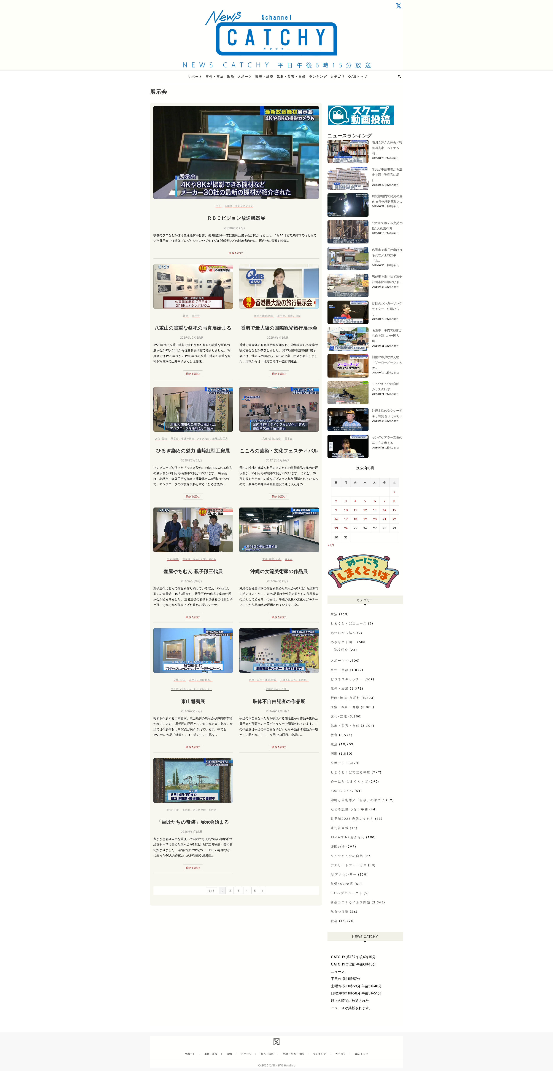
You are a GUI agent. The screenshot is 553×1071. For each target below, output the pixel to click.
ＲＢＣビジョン (244, 205)
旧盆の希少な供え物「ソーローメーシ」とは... (387, 362)
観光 (298, 315)
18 (355, 519)
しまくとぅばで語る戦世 (351, 772)
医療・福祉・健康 (259, 679)
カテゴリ (338, 76)
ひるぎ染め (203, 438)
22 (394, 519)
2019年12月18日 (191, 337)
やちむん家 (199, 559)
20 (375, 519)
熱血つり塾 (340, 911)
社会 (218, 205)
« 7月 (330, 545)
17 (346, 519)
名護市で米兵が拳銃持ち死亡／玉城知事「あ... (387, 255)
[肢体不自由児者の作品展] (279, 650)
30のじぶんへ (342, 790)
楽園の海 (338, 846)
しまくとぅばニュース (349, 623)
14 (384, 510)
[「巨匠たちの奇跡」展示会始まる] (193, 780)
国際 (270, 315)
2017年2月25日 (191, 711)
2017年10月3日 (191, 581)
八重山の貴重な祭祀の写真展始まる (193, 327)
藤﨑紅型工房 (220, 438)
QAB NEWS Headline (172, 74)
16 (336, 519)
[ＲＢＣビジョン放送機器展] (236, 152)
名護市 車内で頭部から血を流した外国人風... (387, 335)
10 (346, 510)
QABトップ (358, 76)
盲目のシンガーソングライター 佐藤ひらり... (387, 308)
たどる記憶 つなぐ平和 (349, 809)
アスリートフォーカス (349, 865)
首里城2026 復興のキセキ (352, 818)
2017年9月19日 (277, 581)
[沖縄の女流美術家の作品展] (279, 529)
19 (365, 519)
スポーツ (245, 76)
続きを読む (236, 253)
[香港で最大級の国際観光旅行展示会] (279, 286)
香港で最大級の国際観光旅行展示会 (279, 327)
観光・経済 (264, 76)
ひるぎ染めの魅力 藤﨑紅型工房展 (193, 450)
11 (355, 510)
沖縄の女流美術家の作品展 (279, 571)
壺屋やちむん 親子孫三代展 (193, 571)
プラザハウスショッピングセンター (191, 689)
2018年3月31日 (191, 460)
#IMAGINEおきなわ (348, 837)
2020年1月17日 (234, 228)
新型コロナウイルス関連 (351, 902)
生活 (334, 614)
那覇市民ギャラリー (277, 689)
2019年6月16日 (277, 337)
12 (365, 510)
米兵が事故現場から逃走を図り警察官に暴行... (387, 174)
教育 (273, 679)
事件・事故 (215, 76)
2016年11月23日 (277, 711)
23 (336, 528)
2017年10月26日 (277, 460)
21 (384, 519)
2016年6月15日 (191, 831)
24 (346, 528)
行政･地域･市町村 (345, 698)
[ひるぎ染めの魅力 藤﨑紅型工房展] (193, 409)
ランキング (318, 76)
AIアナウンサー (344, 874)
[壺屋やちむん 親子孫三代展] (193, 529)
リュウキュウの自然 (347, 856)
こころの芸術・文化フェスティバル (279, 450)
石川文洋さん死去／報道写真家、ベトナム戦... (387, 148)
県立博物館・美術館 (204, 809)
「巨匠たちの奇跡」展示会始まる (193, 821)
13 (375, 510)
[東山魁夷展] (193, 650)
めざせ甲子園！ (343, 642)
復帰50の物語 (342, 883)
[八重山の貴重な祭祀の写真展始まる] (193, 286)
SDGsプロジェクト (347, 893)
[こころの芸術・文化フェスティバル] (279, 409)
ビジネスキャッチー (347, 679)
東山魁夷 (205, 679)
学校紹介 (341, 650)
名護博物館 (187, 438)
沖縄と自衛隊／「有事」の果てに (358, 800)
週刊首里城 (340, 828)
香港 (290, 315)
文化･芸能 (161, 438)
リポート (195, 76)
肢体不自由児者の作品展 (279, 701)
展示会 (228, 205)
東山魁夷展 (193, 701)
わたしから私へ (343, 632)
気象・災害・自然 (291, 76)
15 (394, 510)
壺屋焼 (186, 559)
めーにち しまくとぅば (349, 781)
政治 (230, 76)
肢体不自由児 (288, 679)
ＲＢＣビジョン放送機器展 (236, 217)
